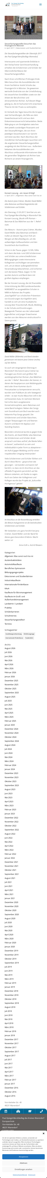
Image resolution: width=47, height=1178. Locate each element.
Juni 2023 (8, 793)
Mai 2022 (8, 842)
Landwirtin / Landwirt (14, 603)
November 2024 (11, 733)
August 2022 (10, 834)
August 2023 (10, 789)
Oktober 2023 (10, 781)
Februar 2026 (10, 672)
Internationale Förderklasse (16, 584)
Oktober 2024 (10, 737)
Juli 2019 (8, 967)
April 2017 (9, 1071)
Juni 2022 (8, 838)
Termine (8, 624)
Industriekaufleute (12, 580)
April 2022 (9, 846)
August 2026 (10, 648)
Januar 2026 (10, 676)
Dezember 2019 (11, 950)
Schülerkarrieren (12, 611)
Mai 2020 (8, 930)
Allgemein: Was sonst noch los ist (29, 195)
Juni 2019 (8, 971)
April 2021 (9, 890)
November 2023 (11, 777)
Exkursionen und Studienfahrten (28, 48)
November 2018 (11, 995)
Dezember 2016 (11, 1087)
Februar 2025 (10, 721)
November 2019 (11, 955)
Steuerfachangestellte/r (15, 619)
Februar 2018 (10, 1031)
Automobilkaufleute (13, 564)
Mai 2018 (8, 1019)
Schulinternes (11, 615)
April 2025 (9, 712)
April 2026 (9, 664)
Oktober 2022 (10, 825)
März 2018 (9, 1027)
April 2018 (9, 1023)
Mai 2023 (8, 797)
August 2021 (10, 878)
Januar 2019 (10, 987)
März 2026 (9, 668)
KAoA (7, 588)
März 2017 (9, 1075)
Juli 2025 (8, 700)
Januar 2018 (10, 1035)
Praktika (8, 607)
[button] (43, 1133)
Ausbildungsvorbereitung (14, 634)
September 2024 (12, 741)
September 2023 (12, 785)
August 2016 (10, 1096)
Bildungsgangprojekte (14, 572)
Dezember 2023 (11, 773)
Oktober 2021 (10, 870)
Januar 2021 (10, 898)
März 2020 (9, 938)
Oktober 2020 (10, 910)
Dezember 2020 (11, 902)
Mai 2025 (8, 708)
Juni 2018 (8, 1015)
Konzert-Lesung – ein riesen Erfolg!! (20, 193)
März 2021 (9, 894)
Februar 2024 (10, 765)
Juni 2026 (8, 656)
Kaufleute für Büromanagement (18, 592)
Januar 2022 (10, 858)
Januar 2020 (10, 946)
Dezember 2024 (11, 729)
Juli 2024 (8, 749)
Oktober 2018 (10, 999)
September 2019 (12, 963)
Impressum (31, 1175)
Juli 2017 (8, 1059)
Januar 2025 (10, 725)
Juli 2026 (8, 652)
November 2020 (11, 906)
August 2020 (10, 918)
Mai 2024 (8, 757)
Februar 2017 (10, 1079)
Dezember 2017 (11, 1039)
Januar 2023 (10, 813)
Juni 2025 (8, 704)
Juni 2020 (8, 926)
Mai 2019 (8, 975)
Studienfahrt (29, 638)
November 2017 (11, 1043)
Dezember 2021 (11, 862)
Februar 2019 (10, 983)
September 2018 (12, 1003)
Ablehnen (23, 1163)
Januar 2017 (10, 1083)
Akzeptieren (23, 1157)
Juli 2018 (8, 1011)
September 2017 (12, 1051)
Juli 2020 (8, 922)
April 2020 (9, 934)
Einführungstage (29, 634)
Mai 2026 (8, 660)
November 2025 (11, 684)
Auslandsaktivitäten (13, 560)
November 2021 (11, 866)
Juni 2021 (8, 886)
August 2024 (10, 745)
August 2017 (10, 1055)
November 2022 (11, 821)
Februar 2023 (10, 809)
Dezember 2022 (11, 817)
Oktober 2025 (10, 688)
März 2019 (9, 979)
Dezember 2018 (11, 991)
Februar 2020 (10, 942)
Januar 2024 (10, 769)
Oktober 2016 (10, 1092)
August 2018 (10, 1007)
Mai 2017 (8, 1067)
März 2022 (9, 850)
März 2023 (9, 805)
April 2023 (9, 801)
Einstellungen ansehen (23, 1169)
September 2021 (12, 874)
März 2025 (9, 717)
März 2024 (9, 761)
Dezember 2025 (11, 680)
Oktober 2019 (10, 959)
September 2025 (12, 692)
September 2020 (12, 914)
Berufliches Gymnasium (15, 568)
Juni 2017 (8, 1063)
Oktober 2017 (10, 1047)
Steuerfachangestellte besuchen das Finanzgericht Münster (20, 44)
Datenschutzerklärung (20, 1175)
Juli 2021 (8, 882)
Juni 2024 (8, 753)
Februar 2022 (10, 854)
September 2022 (12, 829)
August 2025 (10, 696)
